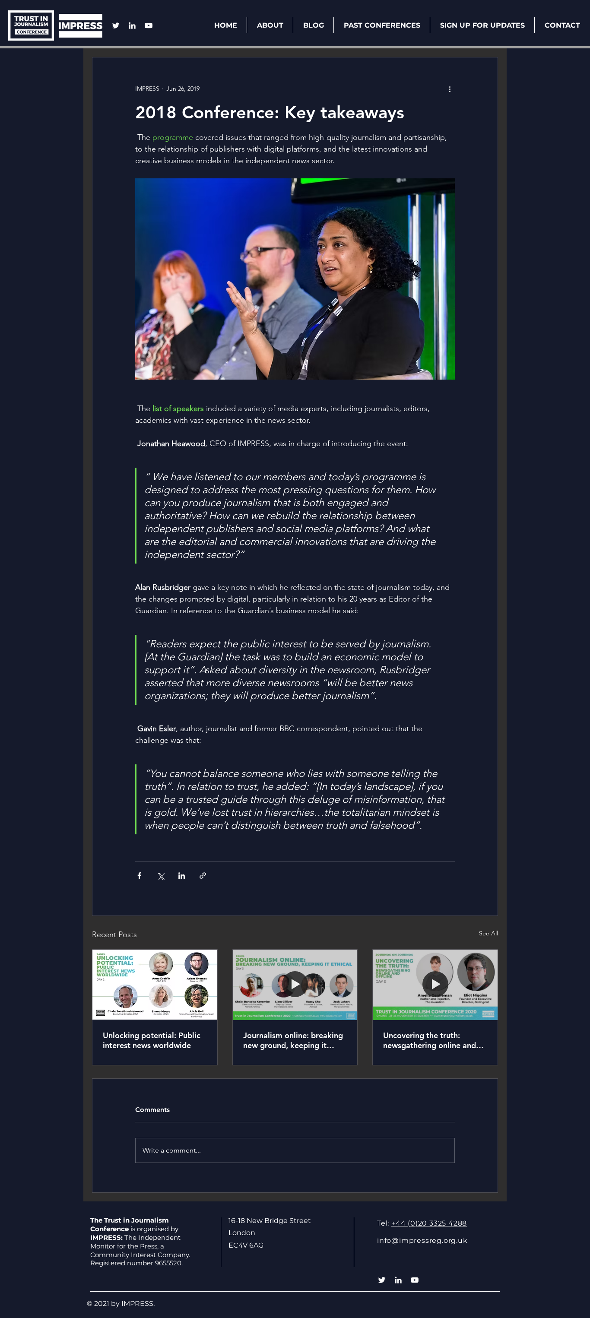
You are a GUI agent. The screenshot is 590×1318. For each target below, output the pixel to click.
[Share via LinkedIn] (182, 875)
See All (488, 933)
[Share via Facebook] (139, 875)
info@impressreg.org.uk (422, 1240)
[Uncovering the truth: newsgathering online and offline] (435, 985)
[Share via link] (203, 875)
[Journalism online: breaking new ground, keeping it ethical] (295, 985)
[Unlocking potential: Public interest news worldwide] (154, 985)
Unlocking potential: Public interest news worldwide (151, 1040)
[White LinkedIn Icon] (132, 25)
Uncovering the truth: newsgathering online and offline (429, 1040)
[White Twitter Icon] (116, 25)
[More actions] (449, 88)
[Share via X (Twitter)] (160, 875)
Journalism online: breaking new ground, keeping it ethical (293, 1040)
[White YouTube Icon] (148, 25)
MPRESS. (139, 1303)
